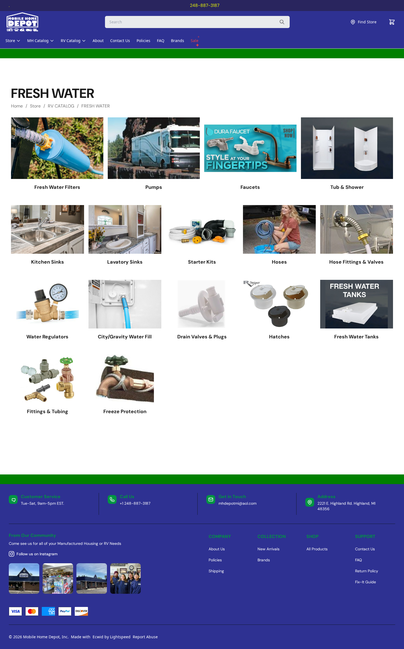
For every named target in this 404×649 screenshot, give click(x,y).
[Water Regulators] (47, 304)
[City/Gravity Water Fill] (124, 304)
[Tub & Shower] (347, 148)
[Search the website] (282, 22)
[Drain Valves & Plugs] (202, 304)
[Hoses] (279, 229)
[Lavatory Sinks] (124, 229)
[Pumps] (154, 148)
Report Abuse (145, 636)
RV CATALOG (61, 106)
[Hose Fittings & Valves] (356, 229)
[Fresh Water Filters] (57, 148)
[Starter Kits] (202, 229)
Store (35, 106)
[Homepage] (27, 22)
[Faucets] (250, 148)
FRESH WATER (95, 106)
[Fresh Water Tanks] (356, 304)
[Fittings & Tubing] (47, 379)
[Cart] (391, 21)
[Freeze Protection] (124, 379)
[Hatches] (279, 304)
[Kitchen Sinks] (47, 229)
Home (17, 106)
